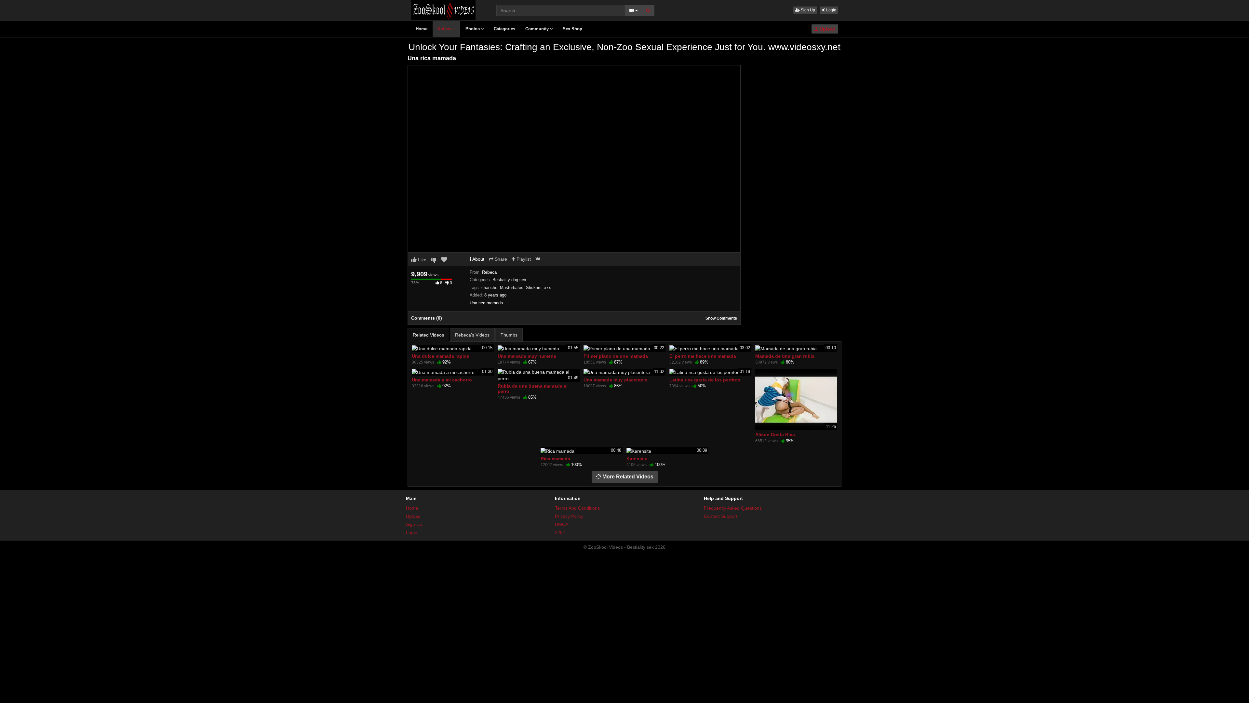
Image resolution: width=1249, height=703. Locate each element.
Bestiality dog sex (509, 279)
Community (537, 28)
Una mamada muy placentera (616, 379)
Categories (504, 28)
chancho (489, 287)
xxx (547, 287)
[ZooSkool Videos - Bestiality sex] (443, 9)
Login (830, 10)
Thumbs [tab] (509, 335)
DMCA (561, 524)
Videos (445, 28)
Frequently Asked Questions (733, 508)
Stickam (534, 287)
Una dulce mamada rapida (440, 356)
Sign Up (807, 10)
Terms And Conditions (577, 508)
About (477, 259)
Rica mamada (555, 458)
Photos (473, 28)
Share (500, 259)
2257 (560, 532)
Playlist (523, 259)
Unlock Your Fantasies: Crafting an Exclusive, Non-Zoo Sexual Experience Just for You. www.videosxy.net (624, 47)
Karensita (637, 458)
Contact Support (720, 516)
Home (421, 28)
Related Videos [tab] (428, 335)
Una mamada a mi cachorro (442, 379)
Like (421, 259)
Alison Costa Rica (775, 434)
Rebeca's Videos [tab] (472, 335)
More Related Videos (627, 476)
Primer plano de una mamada (616, 356)
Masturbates (511, 287)
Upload (827, 29)
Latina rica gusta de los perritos (704, 379)
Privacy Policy (569, 516)
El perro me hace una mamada (702, 356)
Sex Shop (572, 28)
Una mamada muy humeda (527, 356)
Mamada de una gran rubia (784, 356)
